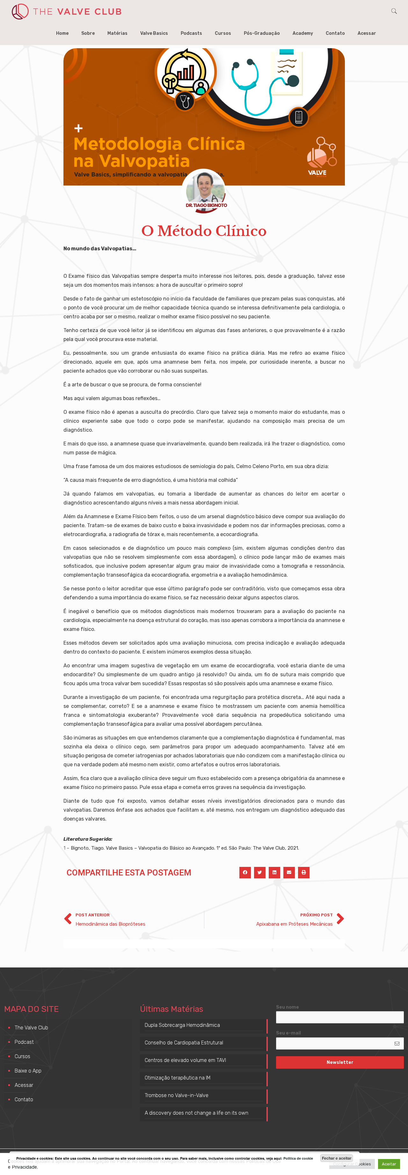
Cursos (22, 1056)
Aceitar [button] (389, 1164)
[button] (245, 872)
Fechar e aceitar (337, 1158)
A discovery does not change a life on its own (196, 1113)
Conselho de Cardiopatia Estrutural (184, 1043)
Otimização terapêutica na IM (178, 1078)
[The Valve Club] (66, 11)
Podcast (24, 1042)
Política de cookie (298, 1158)
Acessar (24, 1085)
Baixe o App (28, 1071)
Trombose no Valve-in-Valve (176, 1095)
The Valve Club (31, 1028)
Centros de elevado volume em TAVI (185, 1060)
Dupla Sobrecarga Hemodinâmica (182, 1025)
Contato (24, 1099)
